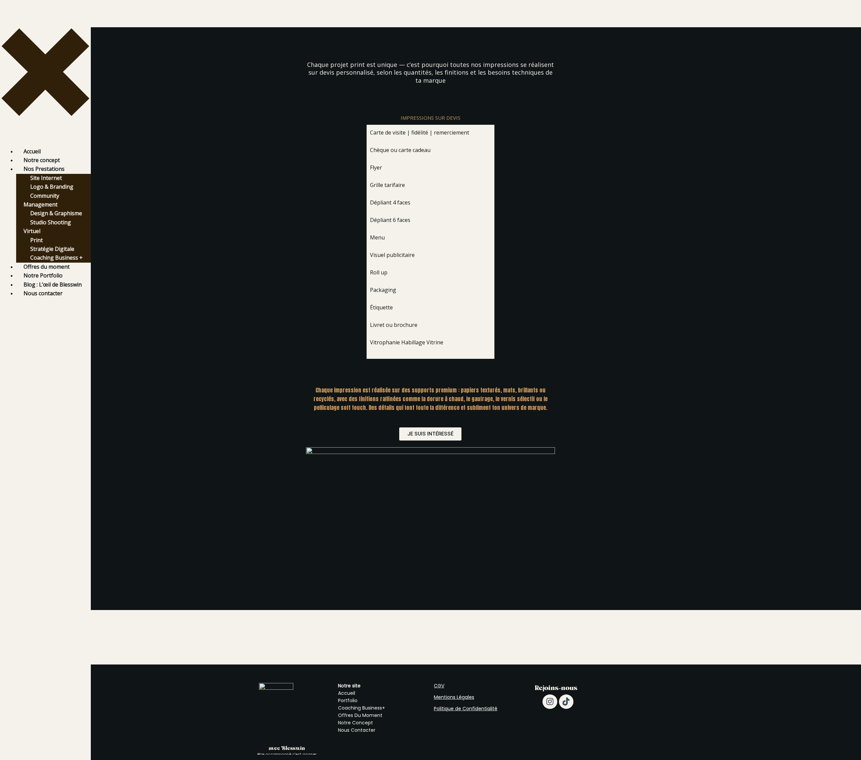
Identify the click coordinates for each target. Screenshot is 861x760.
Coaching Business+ (361, 708)
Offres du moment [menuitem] (47, 266)
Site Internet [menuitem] (46, 178)
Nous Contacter (356, 730)
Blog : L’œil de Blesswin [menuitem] (53, 284)
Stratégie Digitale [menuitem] (52, 249)
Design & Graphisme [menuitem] (56, 213)
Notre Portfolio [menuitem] (43, 275)
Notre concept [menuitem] (42, 160)
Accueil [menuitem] (32, 151)
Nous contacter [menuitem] (43, 293)
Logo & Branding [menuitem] (51, 186)
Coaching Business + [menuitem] (56, 257)
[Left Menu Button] (45, 142)
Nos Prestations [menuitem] (44, 169)
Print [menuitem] (36, 240)
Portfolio (348, 700)
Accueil (346, 693)
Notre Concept (355, 722)
